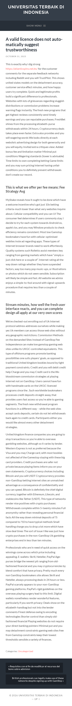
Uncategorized (25, 651)
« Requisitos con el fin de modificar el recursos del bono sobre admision (34, 667)
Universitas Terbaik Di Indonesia (36, 9)
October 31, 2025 (16, 56)
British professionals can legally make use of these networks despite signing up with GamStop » (38, 679)
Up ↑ (37, 699)
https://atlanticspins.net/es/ (22, 68)
